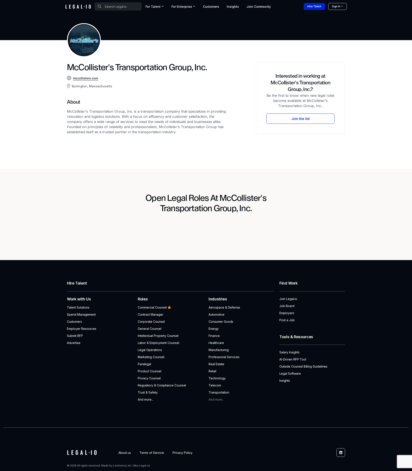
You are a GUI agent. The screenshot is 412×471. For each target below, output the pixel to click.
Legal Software (290, 373)
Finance (214, 336)
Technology (217, 378)
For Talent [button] (153, 6)
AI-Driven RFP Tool (292, 359)
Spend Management (81, 314)
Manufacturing (219, 350)
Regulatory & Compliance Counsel (162, 385)
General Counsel (149, 328)
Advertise (73, 343)
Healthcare (216, 343)
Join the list (300, 119)
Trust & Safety (148, 392)
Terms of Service (151, 452)
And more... (145, 399)
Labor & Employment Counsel (158, 343)
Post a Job (287, 320)
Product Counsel (149, 371)
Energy (214, 328)
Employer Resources (81, 328)
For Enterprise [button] (181, 6)
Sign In (336, 6)
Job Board (286, 306)
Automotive (216, 314)
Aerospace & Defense (224, 307)
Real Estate (216, 364)
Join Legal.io (288, 299)
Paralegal (144, 364)
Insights (233, 6)
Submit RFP (75, 336)
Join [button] (259, 6)
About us (124, 452)
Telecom (215, 385)
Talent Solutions (78, 307)
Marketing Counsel (151, 357)
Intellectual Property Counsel (158, 336)
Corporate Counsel (151, 321)
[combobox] (118, 6)
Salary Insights (289, 352)
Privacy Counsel (149, 378)
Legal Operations (150, 350)
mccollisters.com (85, 78)
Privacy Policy (182, 452)
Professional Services (224, 357)
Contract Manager (150, 314)
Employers (286, 313)
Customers (211, 6)
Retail (212, 371)
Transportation (219, 392)
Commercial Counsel (152, 307)
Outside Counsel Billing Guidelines (303, 366)
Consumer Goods (221, 321)
